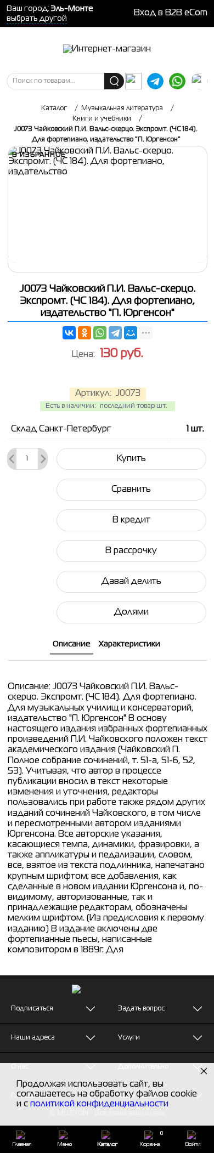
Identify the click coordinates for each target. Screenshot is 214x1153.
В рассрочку (131, 551)
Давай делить (131, 582)
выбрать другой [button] (37, 18)
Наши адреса (33, 1038)
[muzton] (133, 81)
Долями (131, 612)
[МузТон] (107, 49)
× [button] (204, 1070)
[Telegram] (115, 332)
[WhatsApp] (99, 332)
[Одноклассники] (84, 332)
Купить (131, 459)
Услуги (129, 1038)
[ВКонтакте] (69, 332)
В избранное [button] (39, 155)
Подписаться (32, 1009)
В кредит (131, 520)
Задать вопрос (141, 1009)
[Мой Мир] (130, 332)
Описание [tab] (72, 644)
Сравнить (131, 489)
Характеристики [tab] (129, 644)
